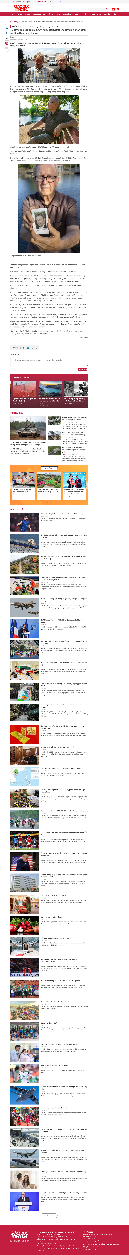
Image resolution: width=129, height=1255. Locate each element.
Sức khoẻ (92, 14)
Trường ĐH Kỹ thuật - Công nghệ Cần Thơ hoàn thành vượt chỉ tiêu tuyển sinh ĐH (64, 876)
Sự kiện (15, 21)
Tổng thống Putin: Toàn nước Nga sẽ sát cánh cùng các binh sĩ (64, 1193)
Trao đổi (58, 14)
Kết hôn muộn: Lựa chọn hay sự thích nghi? (57, 938)
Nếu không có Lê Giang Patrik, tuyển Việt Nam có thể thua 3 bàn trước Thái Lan (63, 961)
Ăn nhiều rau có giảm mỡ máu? (52, 917)
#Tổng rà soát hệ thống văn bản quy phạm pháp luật (50, 21)
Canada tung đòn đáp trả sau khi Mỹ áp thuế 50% (59, 1235)
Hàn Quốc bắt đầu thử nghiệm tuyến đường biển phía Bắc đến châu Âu (64, 536)
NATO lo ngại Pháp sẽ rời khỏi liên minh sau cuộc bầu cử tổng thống (63, 621)
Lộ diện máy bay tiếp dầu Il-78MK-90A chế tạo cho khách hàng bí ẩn (64, 1088)
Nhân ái (75, 14)
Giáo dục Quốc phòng (30, 27)
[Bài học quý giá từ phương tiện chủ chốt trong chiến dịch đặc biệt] (54, 450)
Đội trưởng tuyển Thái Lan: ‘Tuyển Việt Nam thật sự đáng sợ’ (63, 514)
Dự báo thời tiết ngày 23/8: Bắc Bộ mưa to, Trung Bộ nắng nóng (64, 811)
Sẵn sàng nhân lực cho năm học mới (54, 1108)
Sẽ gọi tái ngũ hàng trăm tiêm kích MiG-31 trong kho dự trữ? (75, 419)
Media (99, 14)
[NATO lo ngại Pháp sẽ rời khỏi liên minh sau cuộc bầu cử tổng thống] (24, 628)
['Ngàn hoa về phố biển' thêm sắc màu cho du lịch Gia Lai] (23, 480)
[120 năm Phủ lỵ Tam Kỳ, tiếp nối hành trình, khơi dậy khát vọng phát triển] (24, 649)
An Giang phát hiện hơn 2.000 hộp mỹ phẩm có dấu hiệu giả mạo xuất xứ (63, 791)
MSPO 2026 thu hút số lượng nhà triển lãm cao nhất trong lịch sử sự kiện (64, 1130)
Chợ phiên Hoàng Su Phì (49, 1023)
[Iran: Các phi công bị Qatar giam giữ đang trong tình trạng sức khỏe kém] (24, 607)
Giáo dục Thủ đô (115, 9)
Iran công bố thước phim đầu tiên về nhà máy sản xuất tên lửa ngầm (64, 706)
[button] (79, 376)
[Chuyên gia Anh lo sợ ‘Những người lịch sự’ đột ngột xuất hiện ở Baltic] (24, 692)
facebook (7, 32)
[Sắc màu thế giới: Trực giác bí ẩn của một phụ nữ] (76, 389)
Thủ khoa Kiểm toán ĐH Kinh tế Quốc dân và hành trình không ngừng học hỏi (48, 492)
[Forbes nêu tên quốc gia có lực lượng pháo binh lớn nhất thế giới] (54, 435)
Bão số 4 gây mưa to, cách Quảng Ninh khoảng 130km (61, 769)
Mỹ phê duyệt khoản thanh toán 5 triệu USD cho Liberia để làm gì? (64, 1215)
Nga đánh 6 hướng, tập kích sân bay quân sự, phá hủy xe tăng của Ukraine (63, 557)
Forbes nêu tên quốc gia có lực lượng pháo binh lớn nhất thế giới (74, 434)
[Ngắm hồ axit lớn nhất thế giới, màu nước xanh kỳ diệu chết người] (24, 389)
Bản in (7, 37)
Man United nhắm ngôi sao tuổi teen (54, 1066)
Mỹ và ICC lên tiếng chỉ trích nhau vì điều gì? (74, 491)
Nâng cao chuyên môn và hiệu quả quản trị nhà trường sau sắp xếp (64, 664)
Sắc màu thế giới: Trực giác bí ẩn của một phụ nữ (76, 400)
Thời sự (27, 14)
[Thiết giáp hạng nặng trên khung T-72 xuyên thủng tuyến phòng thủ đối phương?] (28, 428)
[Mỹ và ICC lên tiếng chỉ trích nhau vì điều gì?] (74, 480)
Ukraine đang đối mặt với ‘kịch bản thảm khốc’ (58, 747)
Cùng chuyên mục (21, 377)
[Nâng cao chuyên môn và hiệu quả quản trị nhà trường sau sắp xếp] (24, 670)
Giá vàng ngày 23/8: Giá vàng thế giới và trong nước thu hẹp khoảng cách (63, 727)
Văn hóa (107, 14)
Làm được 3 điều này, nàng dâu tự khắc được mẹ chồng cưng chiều (63, 1173)
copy (37, 348)
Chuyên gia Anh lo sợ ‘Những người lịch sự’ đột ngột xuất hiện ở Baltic (64, 685)
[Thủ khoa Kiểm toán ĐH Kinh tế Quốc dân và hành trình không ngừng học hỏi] (49, 480)
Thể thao (115, 14)
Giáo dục (19, 14)
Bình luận (7, 42)
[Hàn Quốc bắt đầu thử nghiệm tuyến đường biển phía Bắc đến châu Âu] (24, 543)
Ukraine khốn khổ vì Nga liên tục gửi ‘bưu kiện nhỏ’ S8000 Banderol (62, 1151)
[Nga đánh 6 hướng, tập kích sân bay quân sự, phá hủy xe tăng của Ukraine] (24, 564)
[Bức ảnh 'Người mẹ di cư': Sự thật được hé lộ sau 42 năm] (50, 389)
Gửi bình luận (83, 369)
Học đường (67, 14)
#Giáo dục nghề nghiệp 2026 (27, 21)
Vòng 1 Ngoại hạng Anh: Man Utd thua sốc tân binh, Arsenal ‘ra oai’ (64, 833)
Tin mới (7, 48)
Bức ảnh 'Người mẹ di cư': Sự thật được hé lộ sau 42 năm (49, 400)
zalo (7, 27)
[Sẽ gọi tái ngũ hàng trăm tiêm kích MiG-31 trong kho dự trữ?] (54, 420)
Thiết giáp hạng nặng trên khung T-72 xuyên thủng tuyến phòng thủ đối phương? (28, 443)
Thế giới (83, 14)
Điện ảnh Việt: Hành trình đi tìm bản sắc (55, 1002)
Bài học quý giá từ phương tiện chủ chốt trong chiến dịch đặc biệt (73, 450)
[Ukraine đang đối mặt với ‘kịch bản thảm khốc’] (24, 755)
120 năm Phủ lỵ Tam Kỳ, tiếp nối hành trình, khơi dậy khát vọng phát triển (64, 642)
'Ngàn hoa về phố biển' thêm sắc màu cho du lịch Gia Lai (23, 491)
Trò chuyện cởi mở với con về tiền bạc (55, 896)
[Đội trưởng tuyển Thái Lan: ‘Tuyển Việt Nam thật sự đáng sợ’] (24, 522)
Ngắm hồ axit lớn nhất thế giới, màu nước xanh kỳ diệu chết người (24, 401)
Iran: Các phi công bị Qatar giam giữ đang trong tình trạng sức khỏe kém (64, 600)
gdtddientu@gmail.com (60, 1)
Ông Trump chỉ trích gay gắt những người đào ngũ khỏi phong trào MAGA (64, 854)
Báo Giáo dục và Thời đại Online (21, 7)
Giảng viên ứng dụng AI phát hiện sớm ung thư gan (59, 1044)
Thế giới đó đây (45, 27)
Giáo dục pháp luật (39, 14)
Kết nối (50, 14)
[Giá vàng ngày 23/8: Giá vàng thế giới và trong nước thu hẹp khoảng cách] (24, 734)
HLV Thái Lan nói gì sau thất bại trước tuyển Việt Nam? (61, 981)
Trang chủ (12, 14)
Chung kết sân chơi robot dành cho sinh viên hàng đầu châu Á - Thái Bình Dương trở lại (64, 579)
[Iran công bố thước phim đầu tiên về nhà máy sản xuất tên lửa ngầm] (24, 713)
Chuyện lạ (55, 27)
